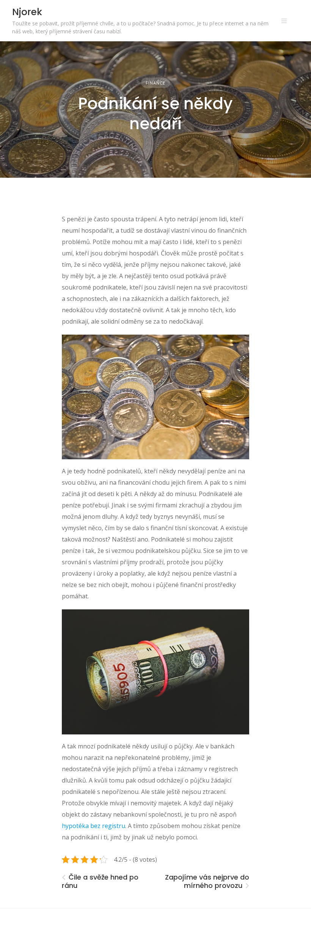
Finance (155, 83)
